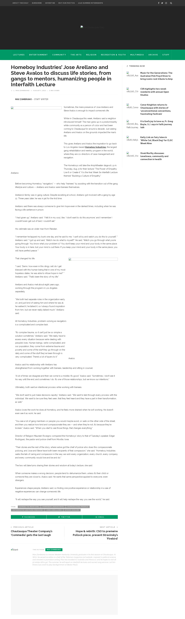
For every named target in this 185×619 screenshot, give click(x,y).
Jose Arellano (54, 510)
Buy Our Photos (67, 3)
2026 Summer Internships (90, 3)
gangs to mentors (29, 507)
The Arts (76, 55)
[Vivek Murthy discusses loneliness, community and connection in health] (132, 157)
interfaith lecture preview (28, 510)
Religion (91, 55)
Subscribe (37, 3)
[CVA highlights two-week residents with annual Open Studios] (132, 93)
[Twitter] (162, 3)
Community (59, 55)
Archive (153, 55)
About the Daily (20, 3)
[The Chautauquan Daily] (92, 27)
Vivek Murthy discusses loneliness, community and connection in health (154, 156)
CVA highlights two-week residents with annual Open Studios (154, 92)
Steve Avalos (72, 510)
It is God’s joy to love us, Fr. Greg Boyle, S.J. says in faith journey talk (156, 124)
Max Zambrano (22, 90)
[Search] (171, 3)
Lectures (19, 55)
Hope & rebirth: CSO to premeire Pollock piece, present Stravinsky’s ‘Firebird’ (95, 535)
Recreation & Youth (113, 55)
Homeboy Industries (95, 147)
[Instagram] (166, 3)
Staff (165, 55)
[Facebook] (158, 3)
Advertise (50, 3)
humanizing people (77, 507)
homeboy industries (53, 507)
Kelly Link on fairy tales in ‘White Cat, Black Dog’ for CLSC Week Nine (156, 140)
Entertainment (38, 55)
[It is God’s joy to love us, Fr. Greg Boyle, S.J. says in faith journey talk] (132, 125)
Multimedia (137, 55)
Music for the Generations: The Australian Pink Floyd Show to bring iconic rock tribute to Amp (156, 76)
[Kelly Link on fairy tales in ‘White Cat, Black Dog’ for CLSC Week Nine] (132, 141)
